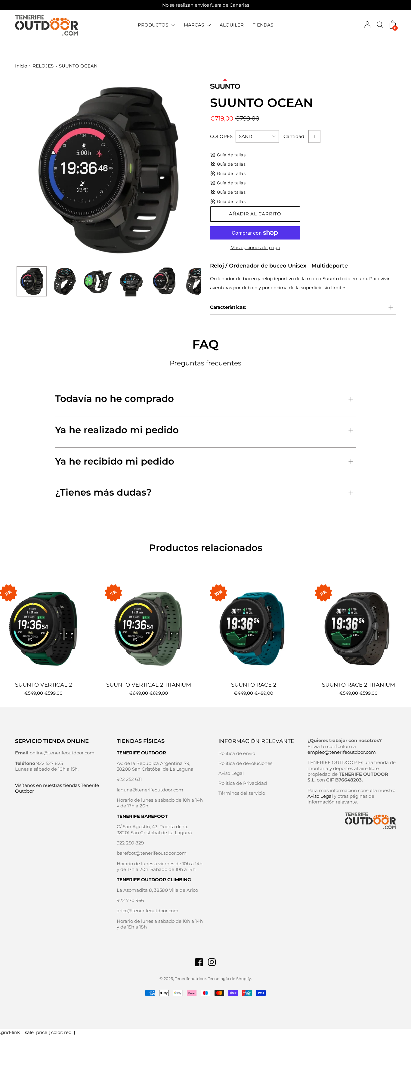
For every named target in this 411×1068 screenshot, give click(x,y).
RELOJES (43, 66)
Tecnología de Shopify (229, 978)
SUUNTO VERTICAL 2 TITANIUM (148, 684)
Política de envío (236, 753)
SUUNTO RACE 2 (253, 684)
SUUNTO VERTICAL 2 (43, 684)
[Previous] (30, 170)
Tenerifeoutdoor (190, 978)
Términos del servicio (241, 793)
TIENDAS (263, 25)
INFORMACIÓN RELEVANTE (256, 741)
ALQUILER (232, 25)
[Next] (186, 170)
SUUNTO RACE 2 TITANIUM (358, 684)
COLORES (221, 136)
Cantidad (293, 136)
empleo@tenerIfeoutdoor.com (341, 752)
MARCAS (194, 25)
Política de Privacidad (242, 783)
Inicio (21, 66)
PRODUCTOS (153, 25)
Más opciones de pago (255, 247)
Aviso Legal (231, 773)
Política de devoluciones (245, 763)
